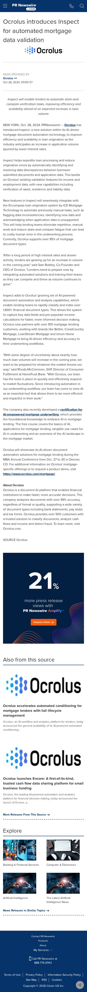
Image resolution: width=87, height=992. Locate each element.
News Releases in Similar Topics (24, 911)
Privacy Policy (34, 975)
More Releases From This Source (24, 815)
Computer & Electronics (61, 865)
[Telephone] (71, 6)
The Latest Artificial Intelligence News (58, 900)
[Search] (82, 6)
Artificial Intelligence (15, 898)
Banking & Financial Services (21, 865)
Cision (50, 986)
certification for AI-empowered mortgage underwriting (42, 412)
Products (43, 941)
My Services (42, 950)
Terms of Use (12, 975)
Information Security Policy (64, 975)
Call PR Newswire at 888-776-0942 (44, 961)
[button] (43, 50)
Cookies (57, 980)
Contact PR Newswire (43, 936)
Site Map (31, 980)
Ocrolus (70, 125)
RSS (44, 980)
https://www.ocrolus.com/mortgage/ (29, 474)
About (43, 945)
